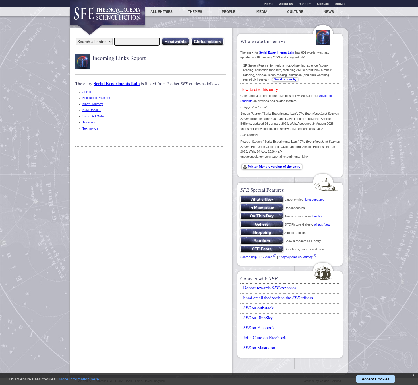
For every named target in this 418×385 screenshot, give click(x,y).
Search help (248, 257)
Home (268, 3)
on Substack (258, 307)
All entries (161, 12)
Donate (340, 3)
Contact (323, 3)
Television (89, 122)
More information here (79, 379)
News (329, 12)
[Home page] (107, 16)
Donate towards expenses (269, 287)
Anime (86, 91)
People (228, 12)
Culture (295, 12)
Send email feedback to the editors (278, 297)
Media (262, 12)
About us (286, 3)
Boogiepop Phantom (96, 97)
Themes (195, 12)
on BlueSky (258, 317)
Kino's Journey (92, 104)
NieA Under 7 (91, 110)
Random (305, 3)
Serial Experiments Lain (117, 83)
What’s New (322, 224)
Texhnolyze (90, 128)
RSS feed (265, 257)
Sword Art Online (93, 116)
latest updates (314, 199)
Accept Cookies (376, 379)
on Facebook (259, 327)
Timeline (317, 216)
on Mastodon (259, 347)
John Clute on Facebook (264, 337)
